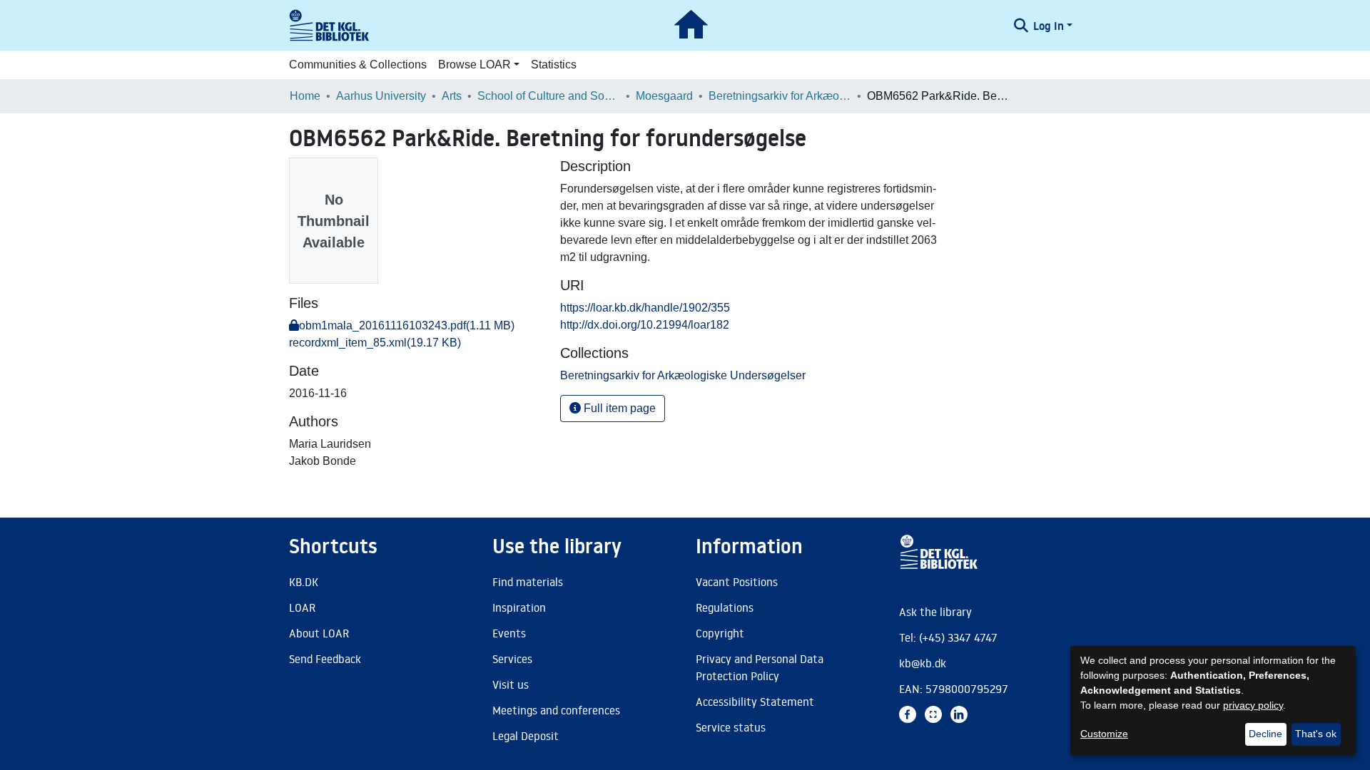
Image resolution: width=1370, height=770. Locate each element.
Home (305, 96)
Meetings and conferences (556, 710)
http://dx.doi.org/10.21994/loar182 (644, 325)
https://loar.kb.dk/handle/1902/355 (645, 308)
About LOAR (319, 633)
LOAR (302, 607)
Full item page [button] (618, 408)
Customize (1104, 733)
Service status (731, 727)
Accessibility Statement (755, 701)
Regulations (725, 607)
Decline (1265, 733)
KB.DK (303, 582)
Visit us (510, 684)
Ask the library (935, 612)
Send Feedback (325, 659)
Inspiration (519, 607)
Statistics (554, 64)
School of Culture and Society (548, 96)
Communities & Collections (358, 64)
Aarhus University (381, 96)
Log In (1048, 26)
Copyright (720, 633)
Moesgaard (664, 96)
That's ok (1315, 733)
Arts (452, 96)
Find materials (527, 582)
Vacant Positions (737, 582)
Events (509, 633)
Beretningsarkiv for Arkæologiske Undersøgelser (780, 96)
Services (512, 659)
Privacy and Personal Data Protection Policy (759, 667)
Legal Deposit (525, 736)
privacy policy (1253, 705)
